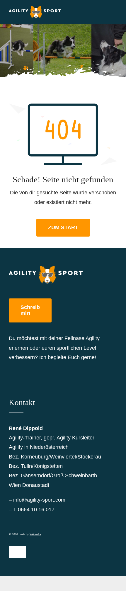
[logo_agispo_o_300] (35, 8)
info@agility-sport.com (39, 500)
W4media (35, 534)
